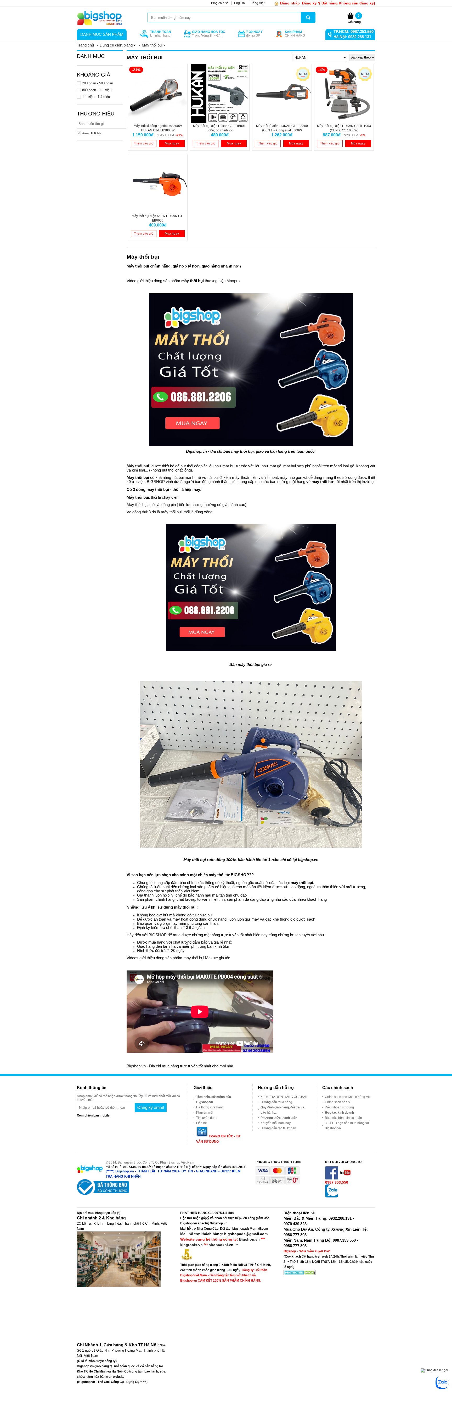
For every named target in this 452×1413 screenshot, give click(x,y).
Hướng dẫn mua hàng (276, 1102)
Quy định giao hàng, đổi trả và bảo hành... (282, 1110)
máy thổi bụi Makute (201, 958)
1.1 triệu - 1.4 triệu (96, 97)
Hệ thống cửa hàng (210, 1107)
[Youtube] (345, 1178)
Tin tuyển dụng (206, 1118)
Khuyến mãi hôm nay (276, 1123)
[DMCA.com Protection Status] (300, 1274)
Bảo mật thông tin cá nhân (343, 1118)
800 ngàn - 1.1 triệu (96, 90)
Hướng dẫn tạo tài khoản (278, 1128)
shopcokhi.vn (221, 1245)
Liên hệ (201, 1123)
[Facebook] (332, 1178)
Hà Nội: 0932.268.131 (352, 36)
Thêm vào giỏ (143, 143)
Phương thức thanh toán (279, 1118)
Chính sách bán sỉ (338, 1102)
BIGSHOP (158, 935)
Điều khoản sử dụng (339, 1107)
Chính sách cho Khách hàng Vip (348, 1097)
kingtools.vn (191, 1245)
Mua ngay (172, 143)
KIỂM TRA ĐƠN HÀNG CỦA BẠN (284, 1097)
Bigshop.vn (249, 1239)
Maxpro (233, 281)
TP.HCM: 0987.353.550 (354, 31)
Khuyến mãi (204, 1112)
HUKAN (95, 133)
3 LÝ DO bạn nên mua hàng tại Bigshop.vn (347, 1125)
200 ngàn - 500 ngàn (97, 83)
